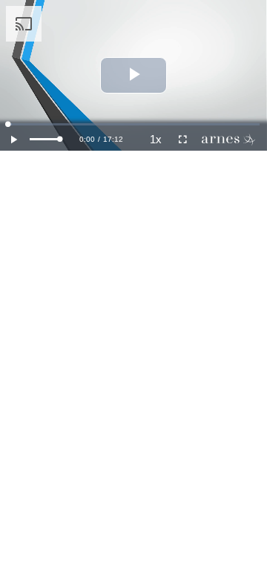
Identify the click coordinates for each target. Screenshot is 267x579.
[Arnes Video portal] (231, 139)
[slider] (45, 139)
